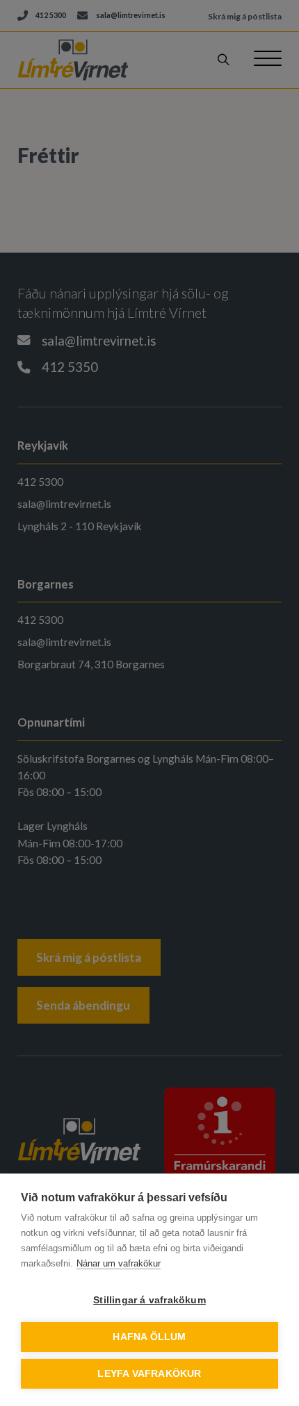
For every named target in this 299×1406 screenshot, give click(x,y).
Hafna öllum (149, 1337)
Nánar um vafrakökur (118, 1263)
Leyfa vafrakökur (149, 1374)
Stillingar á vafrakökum (149, 1300)
